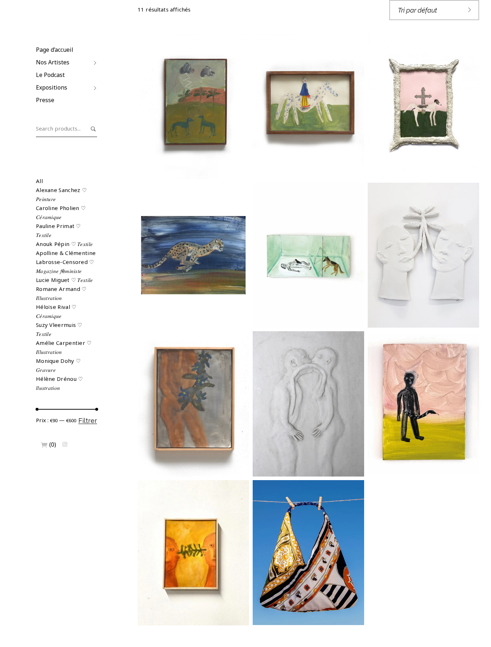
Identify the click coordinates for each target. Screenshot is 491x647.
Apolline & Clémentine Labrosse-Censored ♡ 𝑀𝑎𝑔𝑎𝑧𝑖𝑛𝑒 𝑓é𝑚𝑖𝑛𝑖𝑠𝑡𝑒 (66, 261)
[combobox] (434, 10)
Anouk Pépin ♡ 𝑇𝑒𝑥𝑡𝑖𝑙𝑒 (64, 243)
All (39, 180)
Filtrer (87, 420)
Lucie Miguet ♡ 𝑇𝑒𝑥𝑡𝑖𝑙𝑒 (64, 279)
